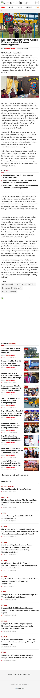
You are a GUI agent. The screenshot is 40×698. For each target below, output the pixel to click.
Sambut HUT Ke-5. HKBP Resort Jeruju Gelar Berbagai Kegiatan (10, 400)
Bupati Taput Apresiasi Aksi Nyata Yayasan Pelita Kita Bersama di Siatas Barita (12, 413)
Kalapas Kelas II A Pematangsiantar (18, 284)
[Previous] (18, 193)
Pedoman (18, 674)
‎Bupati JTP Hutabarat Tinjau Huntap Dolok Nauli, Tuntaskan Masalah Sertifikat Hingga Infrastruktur (19, 581)
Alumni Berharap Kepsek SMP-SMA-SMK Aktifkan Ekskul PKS (10, 350)
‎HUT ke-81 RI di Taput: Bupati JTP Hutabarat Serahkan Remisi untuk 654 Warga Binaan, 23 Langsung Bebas (18, 641)
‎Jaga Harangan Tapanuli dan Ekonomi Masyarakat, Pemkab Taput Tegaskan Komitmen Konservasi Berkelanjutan (19, 565)
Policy (30, 674)
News (7, 11)
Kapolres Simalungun (12, 288)
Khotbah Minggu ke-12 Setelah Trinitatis (16, 489)
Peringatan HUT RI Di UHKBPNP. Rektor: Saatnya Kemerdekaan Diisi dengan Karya (20, 187)
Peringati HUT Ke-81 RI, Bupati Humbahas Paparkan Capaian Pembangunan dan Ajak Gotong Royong (20, 610)
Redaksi (10, 674)
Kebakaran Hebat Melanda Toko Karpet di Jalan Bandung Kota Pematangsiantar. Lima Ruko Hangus (19, 502)
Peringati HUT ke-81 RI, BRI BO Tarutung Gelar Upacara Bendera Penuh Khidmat (19, 181)
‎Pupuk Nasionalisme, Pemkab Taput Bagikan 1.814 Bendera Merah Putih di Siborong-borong (11, 439)
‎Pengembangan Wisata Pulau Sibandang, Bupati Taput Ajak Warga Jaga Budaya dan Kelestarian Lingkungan (11, 390)
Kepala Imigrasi (9, 292)
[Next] (21, 193)
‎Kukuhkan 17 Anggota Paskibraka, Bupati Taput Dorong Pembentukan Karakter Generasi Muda (11, 426)
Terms (24, 674)
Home (3, 11)
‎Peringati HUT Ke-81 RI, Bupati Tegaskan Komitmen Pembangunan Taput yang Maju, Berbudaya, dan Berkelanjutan (17, 626)
